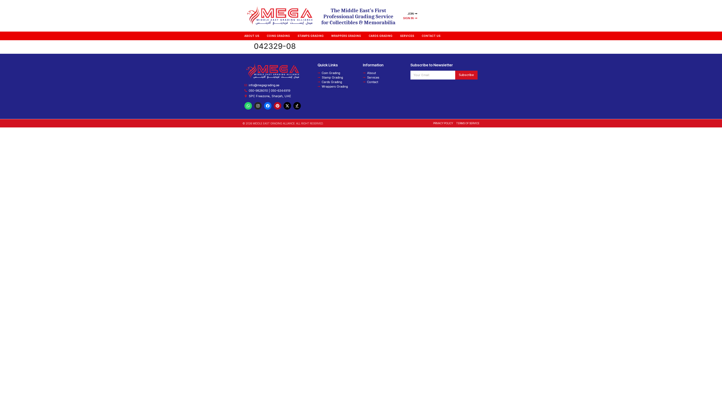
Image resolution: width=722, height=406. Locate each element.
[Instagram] (258, 106)
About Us (251, 35)
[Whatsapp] (248, 106)
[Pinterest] (277, 106)
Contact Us (431, 35)
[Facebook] (268, 106)
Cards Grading (381, 35)
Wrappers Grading (346, 35)
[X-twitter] (287, 106)
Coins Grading (278, 35)
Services (407, 35)
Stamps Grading (311, 35)
